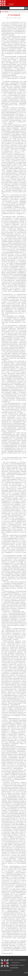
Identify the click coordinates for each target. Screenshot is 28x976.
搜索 (26, 8)
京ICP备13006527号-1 (15, 962)
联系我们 (26, 972)
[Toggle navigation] (2, 8)
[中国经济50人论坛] (8, 3)
